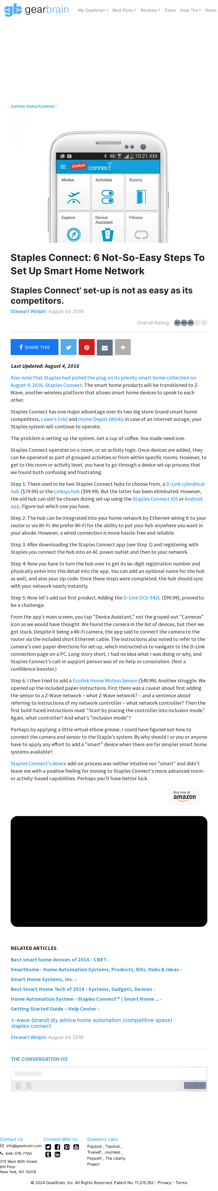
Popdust (94, 1146)
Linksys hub (67, 491)
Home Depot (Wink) (100, 419)
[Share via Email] (105, 348)
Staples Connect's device (38, 763)
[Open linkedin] (57, 1154)
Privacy (164, 1182)
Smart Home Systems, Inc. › (43, 979)
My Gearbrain (91, 10)
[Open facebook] (57, 1147)
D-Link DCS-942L (142, 597)
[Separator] (123, 347)
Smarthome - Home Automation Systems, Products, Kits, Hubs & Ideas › (96, 969)
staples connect (31, 1026)
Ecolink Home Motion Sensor (105, 680)
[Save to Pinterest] (87, 347)
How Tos (189, 10)
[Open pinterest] (67, 1147)
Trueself (94, 1152)
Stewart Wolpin (28, 311)
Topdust (113, 1146)
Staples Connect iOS (155, 498)
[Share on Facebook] (34, 347)
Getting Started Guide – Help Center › (55, 1008)
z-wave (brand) (30, 1020)
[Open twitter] (48, 1147)
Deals (170, 10)
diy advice (63, 1020)
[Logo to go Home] (38, 10)
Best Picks (122, 10)
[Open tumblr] (48, 1154)
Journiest (112, 1152)
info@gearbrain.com (23, 1145)
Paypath (94, 1158)
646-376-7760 (19, 1153)
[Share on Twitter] (69, 347)
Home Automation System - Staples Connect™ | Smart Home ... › (86, 998)
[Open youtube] (76, 1147)
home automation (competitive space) (124, 1020)
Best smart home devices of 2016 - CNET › (60, 959)
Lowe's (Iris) (55, 419)
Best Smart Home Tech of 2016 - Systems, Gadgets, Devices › (83, 989)
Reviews (149, 10)
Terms (181, 1182)
